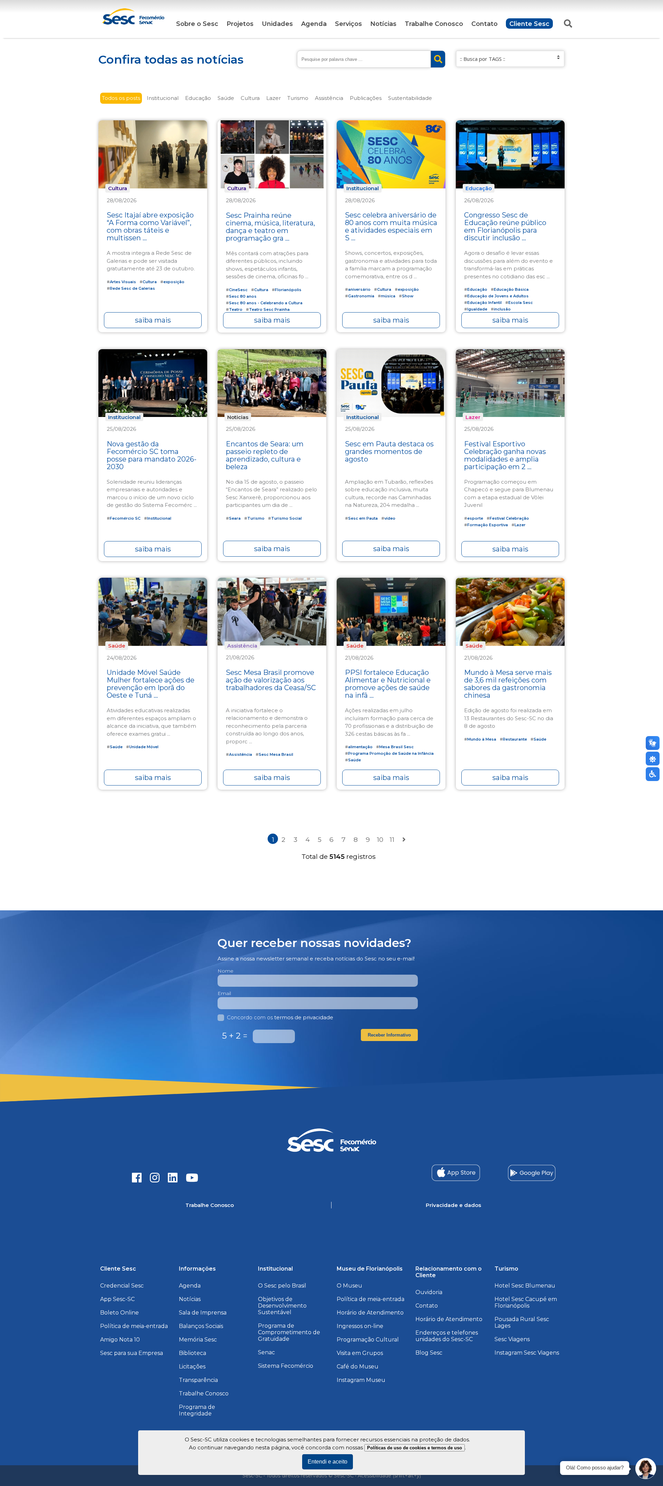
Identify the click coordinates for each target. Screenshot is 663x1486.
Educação (198, 98)
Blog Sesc (428, 1352)
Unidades (277, 24)
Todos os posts (121, 98)
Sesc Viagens (512, 1339)
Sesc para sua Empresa (131, 1353)
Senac (266, 1352)
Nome (225, 971)
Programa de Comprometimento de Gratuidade (289, 1332)
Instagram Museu (361, 1380)
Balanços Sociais (201, 1326)
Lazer (273, 98)
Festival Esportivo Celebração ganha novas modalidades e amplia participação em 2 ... (505, 455)
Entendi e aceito (327, 1462)
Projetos (240, 24)
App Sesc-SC (117, 1299)
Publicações (366, 98)
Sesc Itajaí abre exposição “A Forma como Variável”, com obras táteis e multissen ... (150, 226)
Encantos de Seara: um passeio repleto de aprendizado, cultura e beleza (265, 455)
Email (224, 993)
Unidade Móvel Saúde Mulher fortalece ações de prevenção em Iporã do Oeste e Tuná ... (150, 684)
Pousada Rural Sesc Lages (521, 1322)
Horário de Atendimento (370, 1312)
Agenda (314, 24)
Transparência (198, 1380)
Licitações (192, 1366)
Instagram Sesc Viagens (526, 1352)
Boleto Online (119, 1312)
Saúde (226, 98)
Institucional (163, 98)
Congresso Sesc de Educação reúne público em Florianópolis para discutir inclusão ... (505, 226)
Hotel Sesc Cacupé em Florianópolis (525, 1302)
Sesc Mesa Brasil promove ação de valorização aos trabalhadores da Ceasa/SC (271, 680)
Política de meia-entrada (134, 1326)
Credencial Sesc (122, 1285)
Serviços (348, 24)
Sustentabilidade (410, 98)
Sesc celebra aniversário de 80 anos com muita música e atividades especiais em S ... (391, 226)
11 (392, 839)
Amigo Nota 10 (120, 1339)
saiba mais (153, 320)
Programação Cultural (368, 1339)
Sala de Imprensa (203, 1312)
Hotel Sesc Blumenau (524, 1285)
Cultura (250, 98)
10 (380, 839)
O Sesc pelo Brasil (282, 1285)
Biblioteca (192, 1353)
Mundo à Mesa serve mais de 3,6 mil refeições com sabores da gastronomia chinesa (508, 684)
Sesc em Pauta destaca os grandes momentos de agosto (389, 451)
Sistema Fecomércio (285, 1366)
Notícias (383, 24)
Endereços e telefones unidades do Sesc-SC (446, 1336)
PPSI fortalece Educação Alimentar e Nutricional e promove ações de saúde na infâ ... (388, 684)
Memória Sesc (198, 1339)
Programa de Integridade (197, 1410)
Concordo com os (280, 1017)
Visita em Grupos (360, 1353)
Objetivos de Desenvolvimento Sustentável (282, 1306)
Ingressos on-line (360, 1326)
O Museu (349, 1285)
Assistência (329, 98)
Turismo (297, 98)
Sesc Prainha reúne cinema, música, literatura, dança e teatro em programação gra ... (270, 227)
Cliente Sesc (529, 24)
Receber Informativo (389, 1035)
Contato (484, 24)
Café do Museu (357, 1366)
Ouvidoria (428, 1292)
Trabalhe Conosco (434, 24)
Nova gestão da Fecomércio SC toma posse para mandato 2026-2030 (151, 455)
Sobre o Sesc (197, 24)
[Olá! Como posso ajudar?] (645, 1468)
